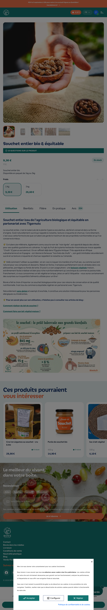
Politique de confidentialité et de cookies (74, 605)
